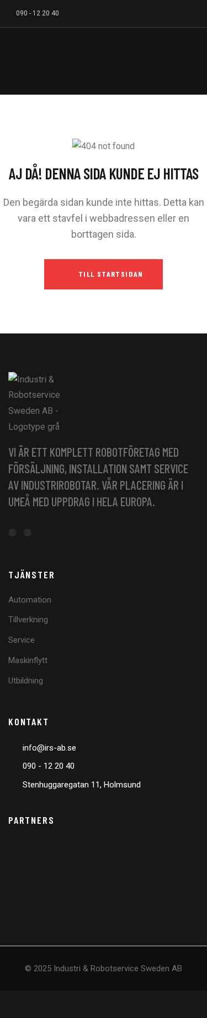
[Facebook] (179, 12)
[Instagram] (197, 12)
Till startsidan (110, 273)
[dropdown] (188, 61)
